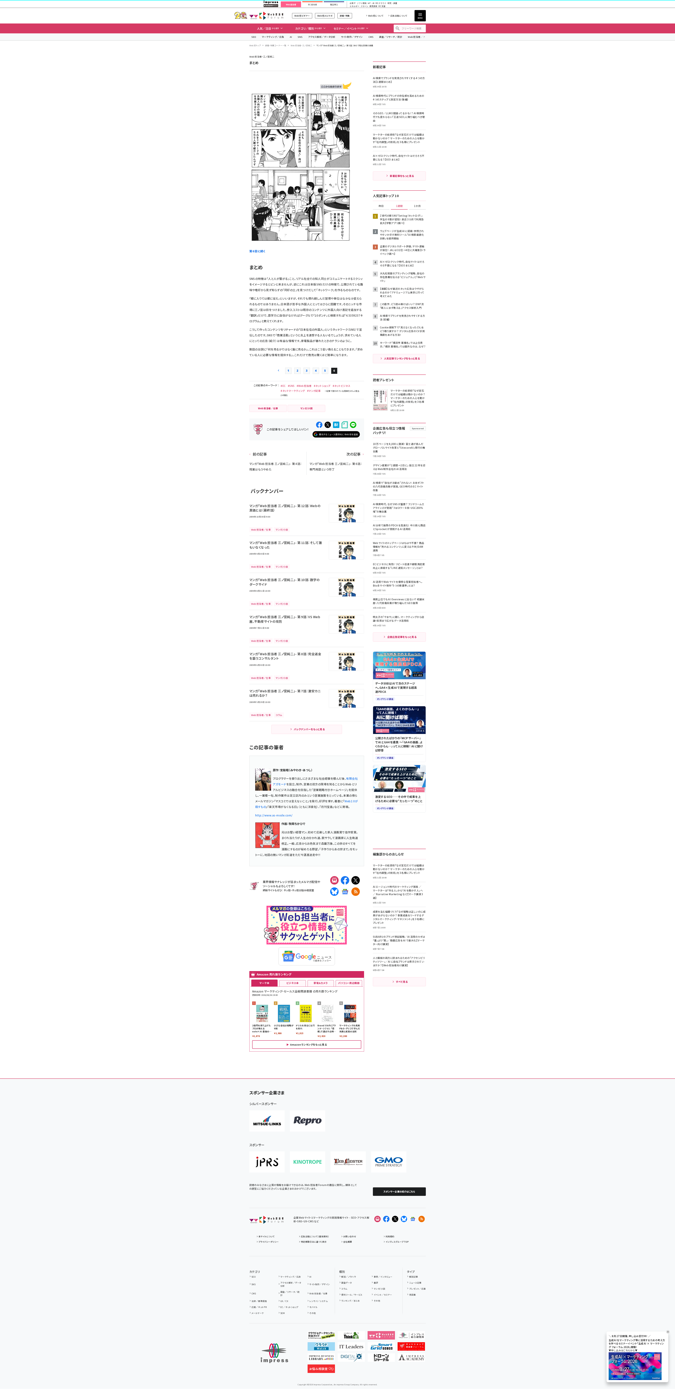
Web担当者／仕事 (418, 36)
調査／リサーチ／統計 (390, 36)
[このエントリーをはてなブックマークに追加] (336, 425)
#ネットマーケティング (293, 390)
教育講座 (373, 6)
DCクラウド (381, 3)
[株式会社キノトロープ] (307, 1162)
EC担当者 (312, 5)
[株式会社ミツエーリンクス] (267, 1121)
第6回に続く (257, 251)
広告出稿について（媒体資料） (315, 1236)
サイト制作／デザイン (352, 36)
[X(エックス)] (355, 880)
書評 (376, 1282)
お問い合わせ (349, 1236)
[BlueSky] (334, 891)
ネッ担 (287, 890)
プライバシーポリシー (269, 1241)
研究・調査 (392, 3)
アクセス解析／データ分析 (321, 36)
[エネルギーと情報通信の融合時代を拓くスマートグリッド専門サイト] (381, 1348)
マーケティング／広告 (273, 36)
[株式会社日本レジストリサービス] (267, 1162)
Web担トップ (255, 45)
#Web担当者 (304, 386)
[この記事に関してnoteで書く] (344, 425)
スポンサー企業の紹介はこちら (399, 1191)
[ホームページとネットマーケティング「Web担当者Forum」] (381, 1337)
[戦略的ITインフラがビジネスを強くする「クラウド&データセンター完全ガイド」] (321, 1337)
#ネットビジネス (341, 386)
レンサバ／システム (318, 1300)
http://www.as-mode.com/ (274, 815)
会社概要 (347, 1241)
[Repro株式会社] (307, 1121)
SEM (282, 1312)
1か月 (417, 206)
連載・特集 (345, 15)
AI (291, 36)
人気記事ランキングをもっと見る (402, 358)
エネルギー (354, 6)
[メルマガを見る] (377, 1219)
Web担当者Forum (266, 16)
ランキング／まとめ (350, 1300)
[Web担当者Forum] (266, 1221)
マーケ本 (264, 983)
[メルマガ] (334, 880)
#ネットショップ (322, 386)
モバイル (313, 1306)
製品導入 (334, 5)
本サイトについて (267, 1236)
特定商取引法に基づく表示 (314, 1241)
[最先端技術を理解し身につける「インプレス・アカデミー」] (411, 1359)
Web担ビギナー (302, 15)
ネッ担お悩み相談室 (303, 890)
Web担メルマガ (324, 15)
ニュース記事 (415, 1282)
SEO (253, 36)
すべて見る (402, 981)
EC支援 (382, 6)
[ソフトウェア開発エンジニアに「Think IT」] (351, 1337)
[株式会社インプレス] (274, 1353)
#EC (283, 386)
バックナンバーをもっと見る (309, 729)
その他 (312, 1312)
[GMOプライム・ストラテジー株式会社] (388, 1162)
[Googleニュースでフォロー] (413, 1219)
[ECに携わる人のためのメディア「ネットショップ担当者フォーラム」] (411, 1348)
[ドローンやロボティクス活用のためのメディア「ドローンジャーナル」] (381, 1359)
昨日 (381, 206)
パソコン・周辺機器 (348, 983)
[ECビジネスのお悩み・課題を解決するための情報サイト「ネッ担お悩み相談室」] (321, 1370)
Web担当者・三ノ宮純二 (301, 45)
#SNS (291, 386)
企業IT (352, 3)
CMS (370, 36)
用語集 (412, 1294)
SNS (300, 36)
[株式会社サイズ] (348, 1162)
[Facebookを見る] (386, 1219)
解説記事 (413, 1276)
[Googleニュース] (345, 891)
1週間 (399, 206)
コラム (344, 1288)
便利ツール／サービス (351, 1294)
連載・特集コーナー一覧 (275, 45)
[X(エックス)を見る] (395, 1219)
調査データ (346, 1282)
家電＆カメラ (321, 983)
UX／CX (284, 1300)
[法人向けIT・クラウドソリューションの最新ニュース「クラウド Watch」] (321, 1348)
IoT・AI (371, 3)
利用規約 (390, 1236)
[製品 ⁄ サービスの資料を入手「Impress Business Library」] (321, 1359)
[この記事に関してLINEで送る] (353, 425)
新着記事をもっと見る (402, 176)
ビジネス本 (292, 983)
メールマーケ (257, 1312)
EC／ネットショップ (289, 1306)
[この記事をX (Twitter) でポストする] (328, 425)
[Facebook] (345, 880)
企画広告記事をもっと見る (402, 637)
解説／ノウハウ (348, 1276)
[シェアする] (319, 425)
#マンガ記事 (314, 390)
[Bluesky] (404, 1219)
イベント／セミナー (383, 1294)
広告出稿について (398, 15)
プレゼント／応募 (417, 1288)
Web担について (375, 15)
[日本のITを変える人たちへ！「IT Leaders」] (351, 1348)
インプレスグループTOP (397, 1241)
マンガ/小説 (379, 1288)
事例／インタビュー (383, 1276)
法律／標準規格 (259, 1300)
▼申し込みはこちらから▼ (623, 1350)
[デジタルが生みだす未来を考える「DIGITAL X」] (351, 1359)
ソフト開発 (362, 3)
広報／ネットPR (259, 1306)
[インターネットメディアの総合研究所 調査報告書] (411, 1337)
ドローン (364, 6)
